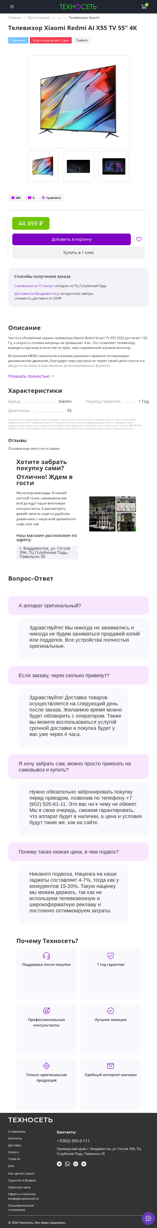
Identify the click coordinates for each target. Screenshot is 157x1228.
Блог (11, 1166)
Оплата (13, 1152)
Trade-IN (14, 1159)
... (59, 17)
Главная (14, 17)
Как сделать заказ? (21, 1173)
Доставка (14, 1145)
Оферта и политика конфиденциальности (23, 1196)
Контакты (15, 1138)
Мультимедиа (39, 17)
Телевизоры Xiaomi (84, 17)
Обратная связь (19, 1187)
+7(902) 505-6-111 (73, 1140)
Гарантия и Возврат (22, 1180)
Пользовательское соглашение (21, 1208)
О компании (16, 1131)
